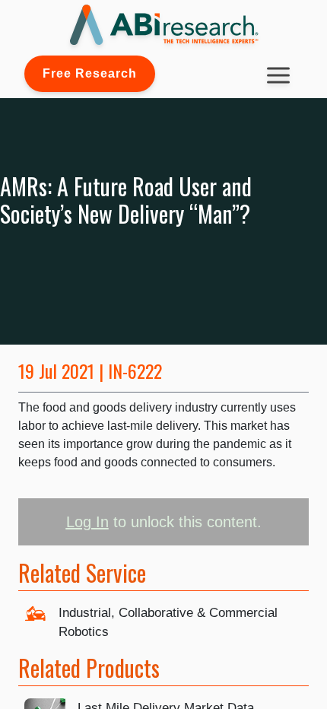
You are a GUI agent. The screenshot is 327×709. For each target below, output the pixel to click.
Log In (87, 521)
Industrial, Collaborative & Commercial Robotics (168, 623)
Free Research (90, 73)
